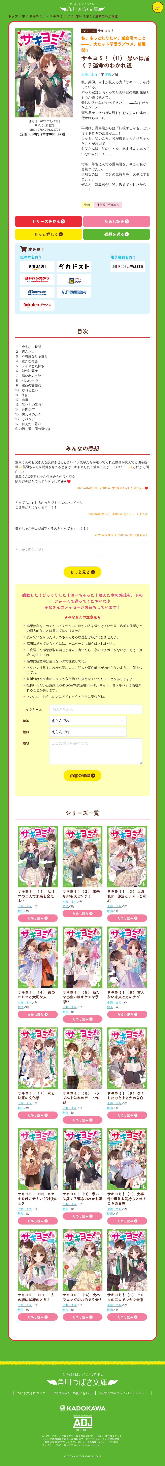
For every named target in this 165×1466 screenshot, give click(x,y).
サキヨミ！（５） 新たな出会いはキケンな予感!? (81, 996)
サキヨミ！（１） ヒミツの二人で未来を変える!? (36, 896)
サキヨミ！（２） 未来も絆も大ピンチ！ (81, 893)
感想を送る (114, 234)
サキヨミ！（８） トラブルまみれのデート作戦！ (81, 1097)
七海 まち (89, 74)
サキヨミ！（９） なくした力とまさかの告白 (125, 1095)
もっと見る (80, 572)
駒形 (108, 74)
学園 (87, 205)
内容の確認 (80, 775)
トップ (13, 16)
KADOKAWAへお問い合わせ (72, 1393)
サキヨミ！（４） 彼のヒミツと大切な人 (36, 994)
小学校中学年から (108, 205)
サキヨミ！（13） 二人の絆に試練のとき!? (36, 1297)
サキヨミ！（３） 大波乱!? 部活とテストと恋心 (126, 896)
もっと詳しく (46, 234)
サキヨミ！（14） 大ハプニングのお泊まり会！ (82, 1297)
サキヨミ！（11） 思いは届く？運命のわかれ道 (84, 16)
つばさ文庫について (31, 1393)
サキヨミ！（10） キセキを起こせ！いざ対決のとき (38, 1198)
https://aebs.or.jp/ (88, 1445)
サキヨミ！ (37, 16)
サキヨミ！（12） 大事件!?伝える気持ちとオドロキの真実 (126, 1198)
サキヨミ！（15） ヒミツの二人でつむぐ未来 (125, 1297)
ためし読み (114, 221)
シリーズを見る (46, 221)
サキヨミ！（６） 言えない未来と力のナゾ (125, 994)
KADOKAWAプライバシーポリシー (123, 1393)
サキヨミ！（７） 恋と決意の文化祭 (36, 1095)
